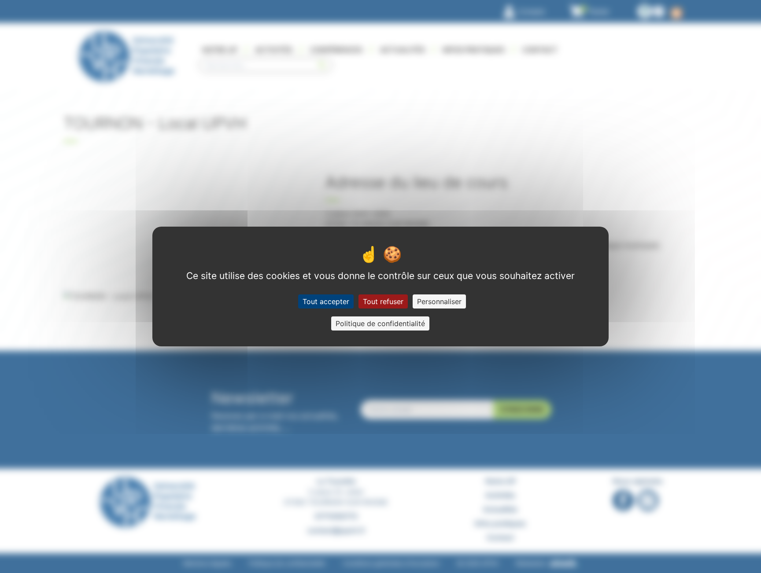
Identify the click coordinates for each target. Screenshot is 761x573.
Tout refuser (383, 301)
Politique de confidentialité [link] (380, 323)
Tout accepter (326, 301)
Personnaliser (439, 301)
